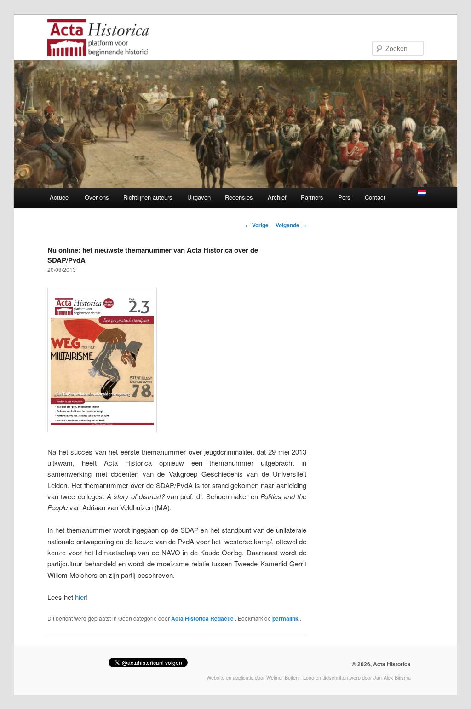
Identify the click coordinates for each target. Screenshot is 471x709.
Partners (312, 197)
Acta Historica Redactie (203, 618)
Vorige (257, 225)
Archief (277, 197)
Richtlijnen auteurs (147, 197)
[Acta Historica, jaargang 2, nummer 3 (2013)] (102, 429)
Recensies (239, 197)
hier (80, 597)
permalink (286, 618)
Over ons (97, 197)
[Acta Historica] (98, 50)
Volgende (291, 225)
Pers (344, 197)
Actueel (60, 197)
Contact (375, 197)
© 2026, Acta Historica (381, 664)
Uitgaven (199, 197)
